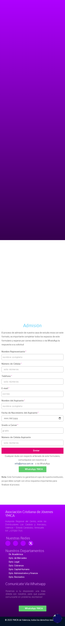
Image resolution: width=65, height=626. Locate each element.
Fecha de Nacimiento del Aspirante (19, 412)
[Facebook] (7, 543)
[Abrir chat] (57, 618)
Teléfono (6, 376)
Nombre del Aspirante (13, 400)
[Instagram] (23, 543)
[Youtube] (15, 543)
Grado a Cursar (9, 425)
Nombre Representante (13, 351)
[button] (32, 469)
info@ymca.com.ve (24, 463)
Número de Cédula (11, 363)
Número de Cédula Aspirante (16, 437)
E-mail (5, 388)
